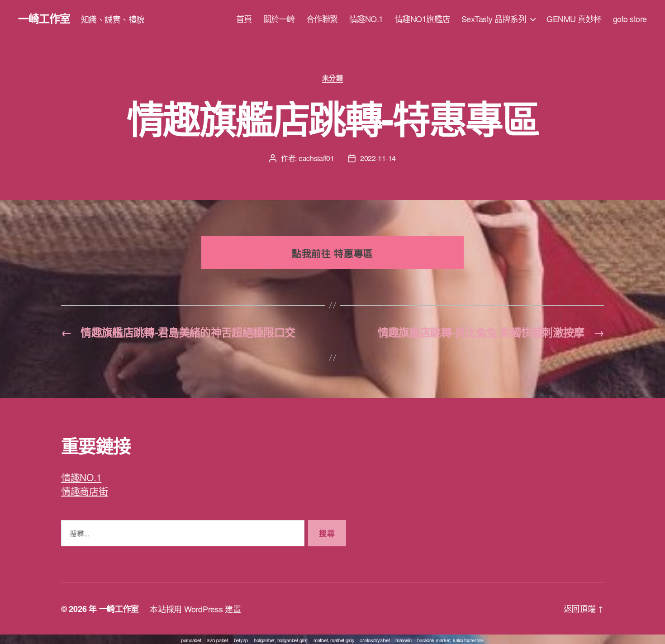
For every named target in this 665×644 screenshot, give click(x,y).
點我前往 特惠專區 (332, 253)
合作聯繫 (322, 19)
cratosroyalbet (375, 640)
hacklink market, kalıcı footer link (450, 640)
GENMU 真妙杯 (574, 19)
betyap (241, 640)
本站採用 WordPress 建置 (195, 609)
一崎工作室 (44, 18)
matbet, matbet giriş (334, 640)
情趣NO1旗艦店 (422, 19)
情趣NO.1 (366, 19)
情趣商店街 (84, 490)
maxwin (403, 640)
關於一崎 (279, 19)
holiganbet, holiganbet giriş (281, 640)
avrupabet (217, 640)
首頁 (244, 19)
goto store (630, 19)
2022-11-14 (378, 158)
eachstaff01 (316, 158)
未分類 (332, 78)
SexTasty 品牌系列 (494, 19)
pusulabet (191, 640)
